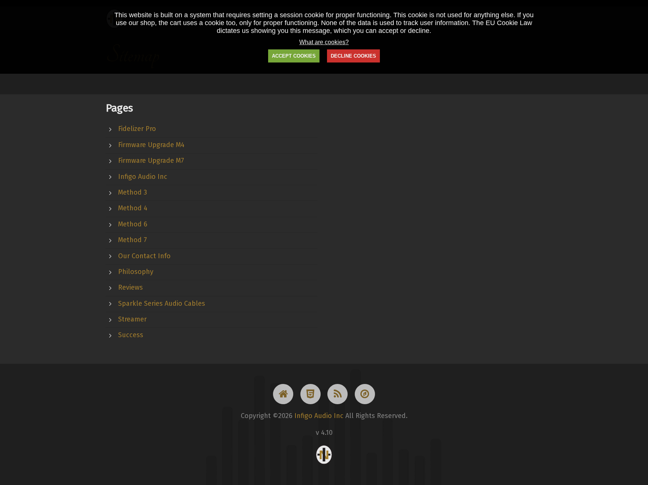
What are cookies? (324, 42)
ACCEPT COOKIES (294, 56)
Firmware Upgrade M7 (151, 160)
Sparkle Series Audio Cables (161, 303)
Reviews (130, 287)
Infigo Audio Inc (142, 177)
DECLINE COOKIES (353, 56)
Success (130, 335)
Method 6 (132, 224)
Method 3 (132, 192)
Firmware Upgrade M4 (151, 145)
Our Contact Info (144, 256)
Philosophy (135, 272)
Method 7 (132, 240)
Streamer (132, 319)
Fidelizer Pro (137, 129)
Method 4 (132, 208)
